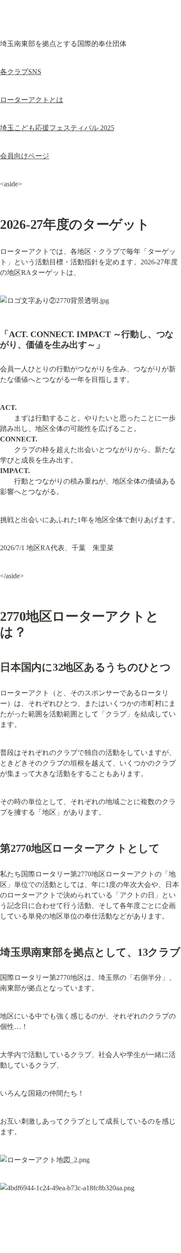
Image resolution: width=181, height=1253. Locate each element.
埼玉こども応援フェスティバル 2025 (57, 128)
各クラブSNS (20, 71)
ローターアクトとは (31, 99)
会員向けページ (24, 156)
